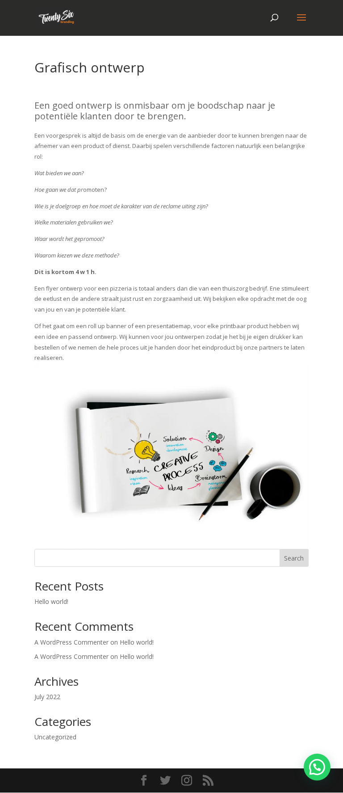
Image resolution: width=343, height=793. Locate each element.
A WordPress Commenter (71, 656)
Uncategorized (55, 737)
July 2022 (47, 696)
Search (294, 558)
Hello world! (51, 601)
